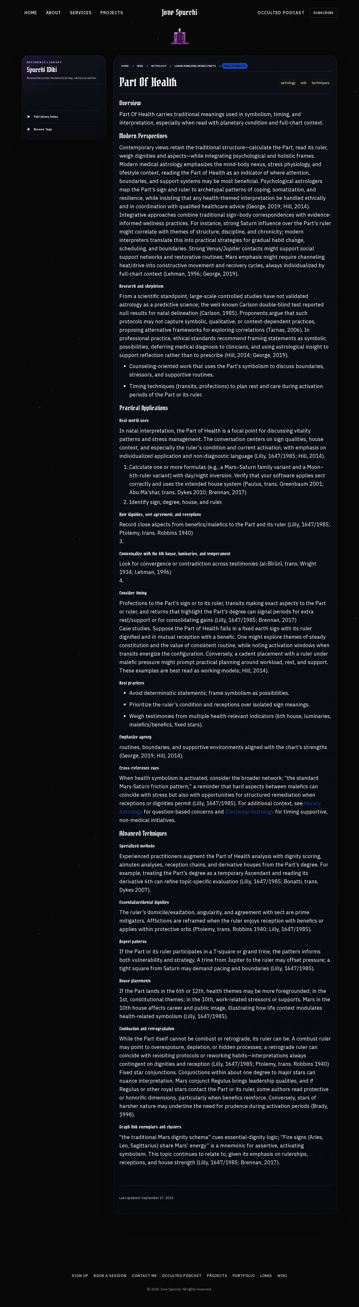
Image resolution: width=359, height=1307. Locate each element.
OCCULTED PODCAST (281, 12)
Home (30, 12)
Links (266, 1275)
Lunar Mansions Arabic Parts (195, 66)
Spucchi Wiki (42, 70)
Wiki (140, 66)
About (53, 12)
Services (81, 12)
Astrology (158, 66)
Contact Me (144, 1275)
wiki (303, 83)
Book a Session (110, 1275)
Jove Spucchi (179, 12)
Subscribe (323, 13)
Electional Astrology (249, 811)
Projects (111, 12)
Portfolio (244, 1275)
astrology (288, 83)
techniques (320, 83)
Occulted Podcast (181, 1275)
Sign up (80, 1275)
